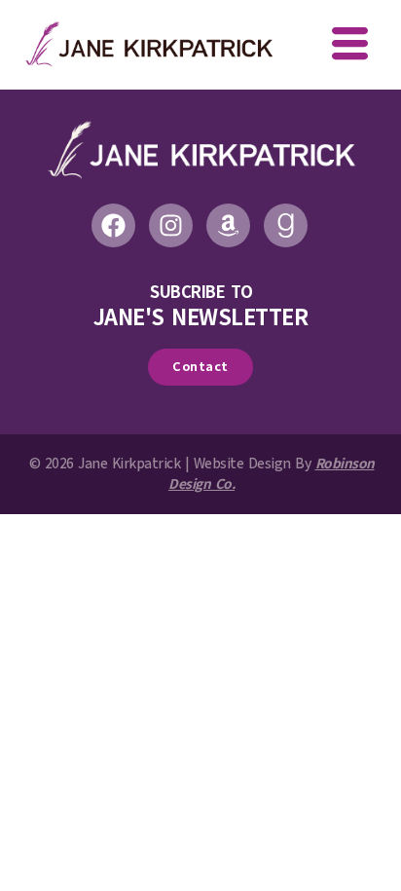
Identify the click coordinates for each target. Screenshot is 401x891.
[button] (350, 45)
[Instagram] (171, 225)
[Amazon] (228, 225)
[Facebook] (113, 225)
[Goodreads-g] (286, 225)
